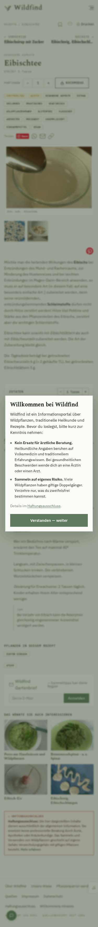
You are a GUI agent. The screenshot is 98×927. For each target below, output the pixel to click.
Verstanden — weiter (49, 520)
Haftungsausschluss (44, 506)
